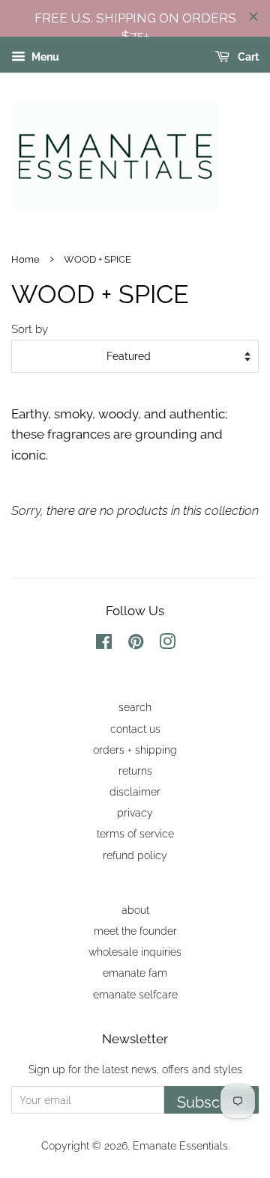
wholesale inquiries (135, 951)
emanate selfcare (135, 994)
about (135, 909)
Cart (247, 58)
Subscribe (211, 1102)
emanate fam (135, 972)
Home (25, 259)
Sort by (29, 329)
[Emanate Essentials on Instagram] (167, 644)
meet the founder (135, 930)
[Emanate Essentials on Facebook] (103, 644)
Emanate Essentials (180, 1145)
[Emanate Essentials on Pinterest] (136, 644)
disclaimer (135, 791)
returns (135, 770)
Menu (44, 58)
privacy (135, 812)
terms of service (135, 833)
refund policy (135, 855)
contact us (135, 728)
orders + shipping (135, 749)
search (135, 707)
